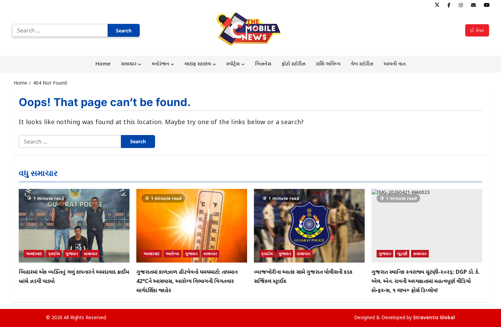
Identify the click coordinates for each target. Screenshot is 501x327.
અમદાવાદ (34, 253)
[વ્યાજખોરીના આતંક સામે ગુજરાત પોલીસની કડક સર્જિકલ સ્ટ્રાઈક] (309, 226)
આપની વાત (394, 64)
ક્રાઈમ (54, 253)
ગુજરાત (71, 253)
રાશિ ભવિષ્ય (328, 64)
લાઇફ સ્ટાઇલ (197, 64)
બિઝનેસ (263, 64)
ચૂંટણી (402, 253)
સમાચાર (128, 64)
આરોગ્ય (172, 253)
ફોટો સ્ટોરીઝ (293, 64)
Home (102, 64)
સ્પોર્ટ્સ (233, 64)
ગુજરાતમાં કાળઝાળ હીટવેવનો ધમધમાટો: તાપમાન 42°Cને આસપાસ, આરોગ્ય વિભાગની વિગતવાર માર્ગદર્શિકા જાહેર (187, 282)
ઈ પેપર (477, 30)
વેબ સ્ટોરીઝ (362, 64)
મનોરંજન (160, 64)
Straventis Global (434, 318)
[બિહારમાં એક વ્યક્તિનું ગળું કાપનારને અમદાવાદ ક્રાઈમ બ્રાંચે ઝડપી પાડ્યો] (74, 226)
